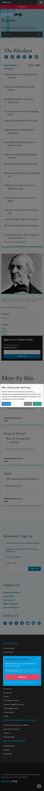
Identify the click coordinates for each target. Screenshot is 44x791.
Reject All (28, 404)
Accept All (37, 404)
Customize (6, 404)
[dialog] (22, 395)
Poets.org (6, 2)
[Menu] (40, 2)
